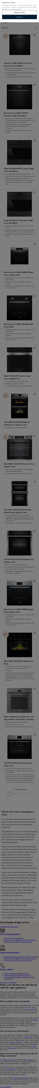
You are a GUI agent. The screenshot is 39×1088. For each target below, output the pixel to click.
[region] (19, 11)
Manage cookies (19, 12)
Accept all (19, 17)
